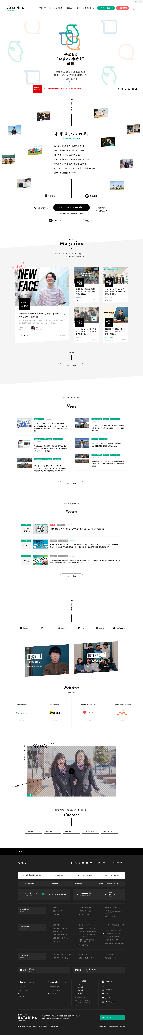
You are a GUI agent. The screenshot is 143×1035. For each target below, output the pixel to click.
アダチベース (57, 941)
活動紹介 (70, 8)
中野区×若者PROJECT (111, 940)
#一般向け (69, 524)
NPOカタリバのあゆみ (112, 908)
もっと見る (71, 365)
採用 (78, 8)
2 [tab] (67, 81)
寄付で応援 (123, 8)
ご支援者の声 (109, 955)
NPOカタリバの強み (85, 911)
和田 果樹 (111, 340)
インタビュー (22, 329)
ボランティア (82, 984)
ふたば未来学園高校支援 (60, 935)
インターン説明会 (55, 990)
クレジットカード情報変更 (84, 875)
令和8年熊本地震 (39, 439)
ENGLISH (119, 863)
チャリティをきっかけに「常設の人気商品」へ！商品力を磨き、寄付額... (115, 291)
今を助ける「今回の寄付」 (61, 958)
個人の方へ (31, 883)
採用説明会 (61, 524)
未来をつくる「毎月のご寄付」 (62, 955)
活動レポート (79, 297)
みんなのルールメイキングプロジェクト (87, 936)
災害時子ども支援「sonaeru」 (87, 932)
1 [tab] (64, 81)
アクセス (103, 863)
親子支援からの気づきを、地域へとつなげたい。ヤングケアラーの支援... (115, 331)
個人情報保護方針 (80, 997)
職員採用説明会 (54, 987)
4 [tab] (71, 81)
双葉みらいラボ (57, 932)
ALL (134, 10)
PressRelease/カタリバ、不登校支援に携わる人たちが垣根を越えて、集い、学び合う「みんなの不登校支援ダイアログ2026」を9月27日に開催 (50, 427)
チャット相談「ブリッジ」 (113, 930)
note (129, 89)
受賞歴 (22, 996)
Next (137, 53)
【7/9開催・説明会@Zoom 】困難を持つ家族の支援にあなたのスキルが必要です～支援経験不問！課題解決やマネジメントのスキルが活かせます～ (85, 561)
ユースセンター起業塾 (112, 937)
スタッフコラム (109, 337)
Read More (24, 336)
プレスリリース (39, 419)
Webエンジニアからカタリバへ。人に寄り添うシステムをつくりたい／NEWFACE (42, 315)
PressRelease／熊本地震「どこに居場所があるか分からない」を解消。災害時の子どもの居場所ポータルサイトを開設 (50, 448)
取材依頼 (49, 831)
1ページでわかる (65, 207)
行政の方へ (79, 883)
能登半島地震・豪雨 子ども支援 (114, 943)
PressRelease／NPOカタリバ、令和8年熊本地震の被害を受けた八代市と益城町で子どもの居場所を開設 (107, 428)
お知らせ (48, 439)
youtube (133, 89)
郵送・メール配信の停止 (111, 875)
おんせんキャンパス (85, 925)
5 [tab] (73, 81)
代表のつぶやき (80, 337)
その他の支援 (83, 955)
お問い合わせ (89, 8)
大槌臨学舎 (56, 925)
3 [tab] (69, 81)
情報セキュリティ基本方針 (82, 1000)
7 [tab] (78, 81)
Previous (5, 53)
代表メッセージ (57, 911)
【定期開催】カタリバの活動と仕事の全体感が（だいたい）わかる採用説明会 (77, 529)
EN (140, 1)
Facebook (118, 89)
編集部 (81, 300)
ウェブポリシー (79, 1005)
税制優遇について (110, 958)
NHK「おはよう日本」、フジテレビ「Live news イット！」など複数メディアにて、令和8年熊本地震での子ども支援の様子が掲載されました (50, 468)
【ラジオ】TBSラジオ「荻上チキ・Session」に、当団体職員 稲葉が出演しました (106, 444)
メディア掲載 (57, 459)
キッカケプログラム (85, 945)
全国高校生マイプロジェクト (87, 928)
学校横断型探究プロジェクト (114, 933)
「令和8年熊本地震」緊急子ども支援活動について (63, 89)
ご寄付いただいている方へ (34, 875)
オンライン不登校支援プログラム (114, 926)
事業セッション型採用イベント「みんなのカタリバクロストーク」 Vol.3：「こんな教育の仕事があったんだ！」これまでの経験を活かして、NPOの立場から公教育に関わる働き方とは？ (85, 546)
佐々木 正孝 (39, 329)
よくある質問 (89, 831)
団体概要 (59, 8)
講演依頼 (68, 831)
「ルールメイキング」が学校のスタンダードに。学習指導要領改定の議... (86, 331)
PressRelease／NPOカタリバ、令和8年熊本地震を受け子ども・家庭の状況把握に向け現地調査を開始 (107, 463)
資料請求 (30, 831)
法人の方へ (55, 883)
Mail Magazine (136, 89)
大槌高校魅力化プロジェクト (61, 928)
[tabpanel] (71, 52)
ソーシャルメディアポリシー (83, 1002)
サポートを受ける (107, 8)
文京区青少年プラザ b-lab (60, 938)
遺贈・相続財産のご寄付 (86, 958)
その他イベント (63, 540)
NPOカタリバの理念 (85, 908)
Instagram (125, 89)
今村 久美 (81, 340)
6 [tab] (76, 81)
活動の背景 (56, 914)
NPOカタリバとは (45, 8)
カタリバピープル (84, 914)
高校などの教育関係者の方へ (108, 883)
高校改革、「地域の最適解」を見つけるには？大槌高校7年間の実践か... (85, 291)
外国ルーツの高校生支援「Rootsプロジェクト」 (86, 941)
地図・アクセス (110, 916)
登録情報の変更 (60, 875)
